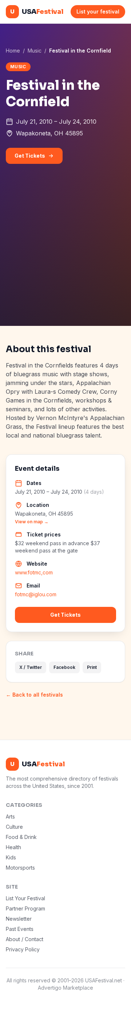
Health (13, 847)
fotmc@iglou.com (35, 594)
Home (13, 50)
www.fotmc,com (34, 572)
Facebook (64, 667)
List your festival (97, 11)
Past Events (19, 929)
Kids (11, 857)
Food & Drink (21, 837)
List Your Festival (25, 898)
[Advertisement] (65, 256)
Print (92, 667)
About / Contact (24, 939)
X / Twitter (30, 667)
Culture (14, 827)
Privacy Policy (23, 949)
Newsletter (19, 919)
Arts (10, 816)
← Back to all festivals (34, 695)
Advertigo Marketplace (65, 988)
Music (34, 50)
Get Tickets (30, 156)
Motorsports (20, 867)
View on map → (31, 521)
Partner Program (25, 908)
